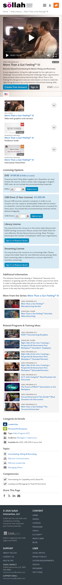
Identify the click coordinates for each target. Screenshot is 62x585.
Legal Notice (39, 553)
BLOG (35, 542)
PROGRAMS (38, 527)
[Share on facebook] (4, 496)
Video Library (16, 11)
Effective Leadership (16, 463)
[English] (6, 94)
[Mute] (49, 56)
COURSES (37, 523)
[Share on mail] (19, 496)
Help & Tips (8, 560)
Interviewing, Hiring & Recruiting (22, 454)
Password (37, 568)
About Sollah (10, 553)
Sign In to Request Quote (17, 240)
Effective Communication (18, 458)
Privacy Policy (40, 556)
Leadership (13, 424)
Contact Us (8, 556)
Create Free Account (16, 87)
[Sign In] (50, 5)
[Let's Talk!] (56, 5)
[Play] (6, 56)
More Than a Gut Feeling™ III (36, 11)
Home (5, 11)
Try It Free (38, 572)
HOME (35, 515)
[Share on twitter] (9, 496)
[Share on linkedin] (14, 496)
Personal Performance (17, 429)
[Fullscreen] (55, 56)
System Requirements (43, 560)
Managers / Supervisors (27, 437)
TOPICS (36, 530)
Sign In (34, 87)
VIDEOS (36, 519)
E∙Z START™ (37, 534)
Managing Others (15, 467)
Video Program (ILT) (21, 433)
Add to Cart (32, 189)
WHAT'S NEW (38, 538)
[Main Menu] (41, 5)
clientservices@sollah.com (14, 572)
